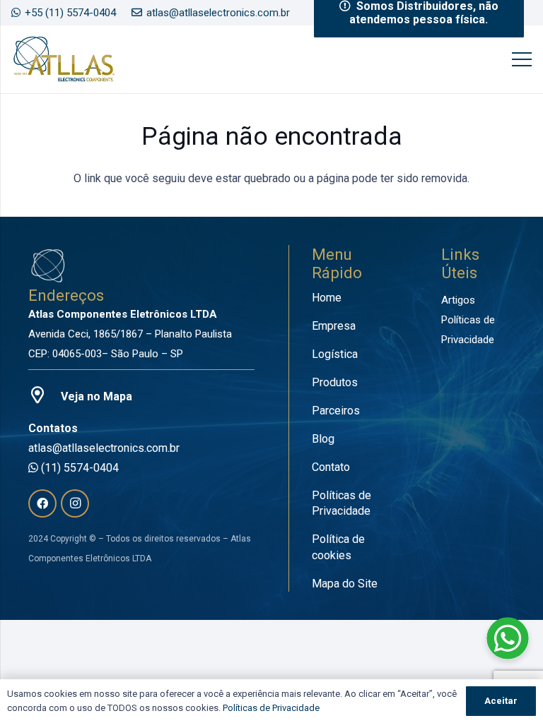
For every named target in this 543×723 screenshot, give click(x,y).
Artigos (458, 300)
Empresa (334, 326)
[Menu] (522, 59)
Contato (331, 467)
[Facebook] (42, 503)
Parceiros (336, 410)
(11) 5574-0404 (78, 467)
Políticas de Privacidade (271, 708)
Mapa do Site (345, 583)
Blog (323, 439)
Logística (335, 354)
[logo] (63, 59)
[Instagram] (75, 503)
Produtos (335, 382)
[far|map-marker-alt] (44, 396)
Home (326, 297)
